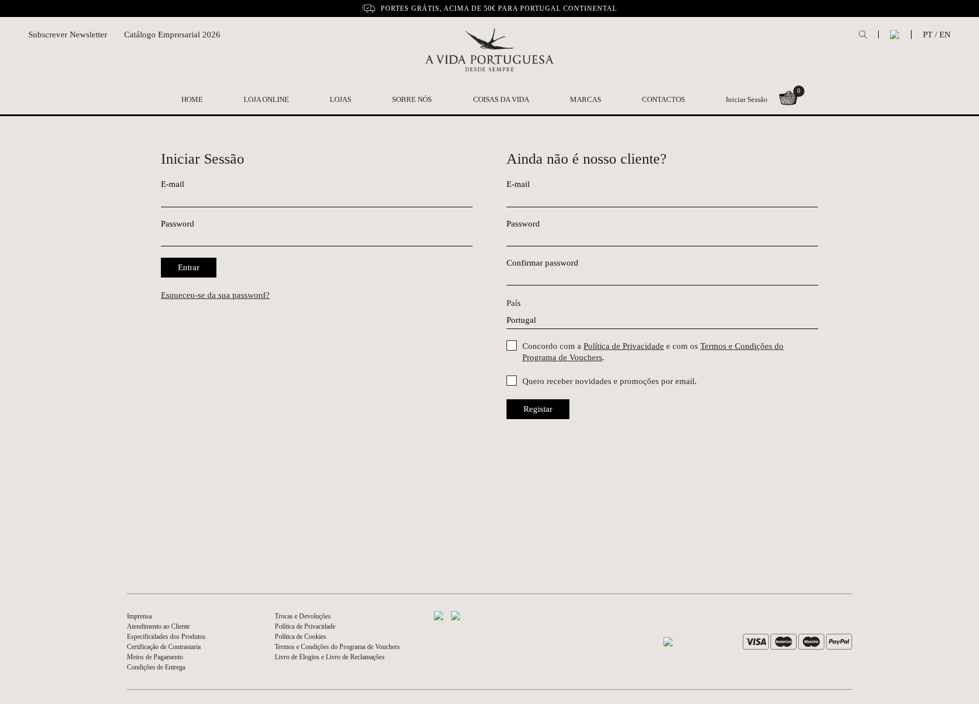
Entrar (188, 267)
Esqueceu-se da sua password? (215, 295)
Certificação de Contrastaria (164, 647)
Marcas (585, 99)
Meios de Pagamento (155, 657)
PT (928, 34)
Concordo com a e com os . (653, 352)
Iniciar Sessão (747, 99)
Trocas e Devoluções (303, 616)
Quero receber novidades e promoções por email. (609, 381)
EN (945, 34)
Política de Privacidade (624, 346)
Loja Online (266, 99)
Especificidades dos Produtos (166, 637)
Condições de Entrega (156, 667)
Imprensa (139, 616)
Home (192, 99)
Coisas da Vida (501, 99)
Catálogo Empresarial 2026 (172, 34)
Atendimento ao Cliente (158, 626)
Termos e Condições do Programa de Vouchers (337, 647)
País (513, 303)
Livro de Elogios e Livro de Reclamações (330, 657)
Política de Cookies (300, 637)
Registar (537, 408)
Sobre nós (412, 99)
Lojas (340, 99)
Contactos (663, 99)
